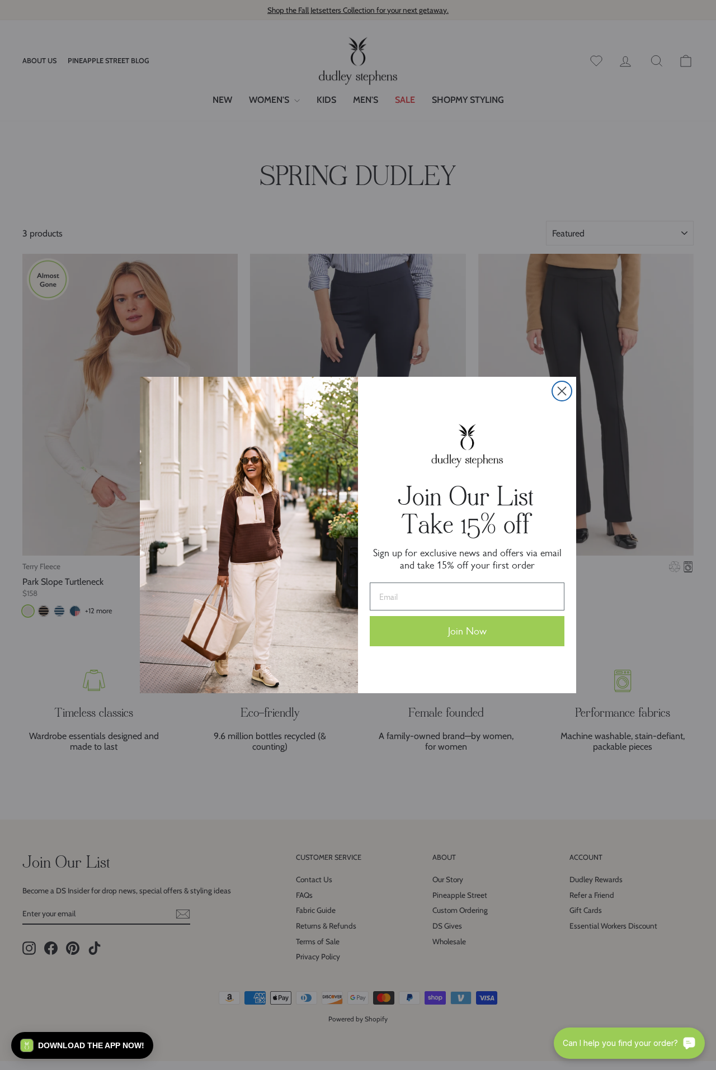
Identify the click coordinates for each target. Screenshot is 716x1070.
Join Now (467, 631)
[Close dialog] (562, 391)
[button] (82, 1045)
